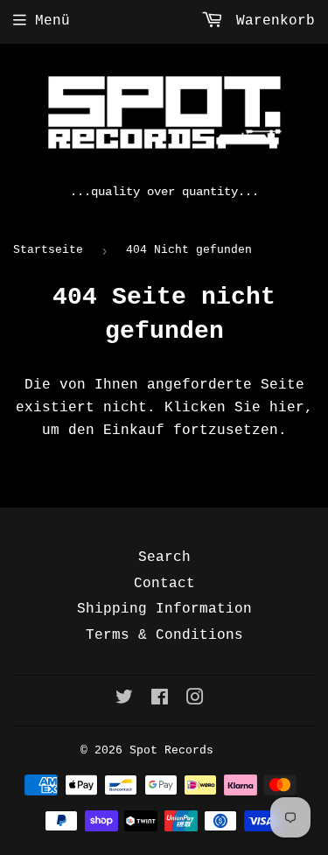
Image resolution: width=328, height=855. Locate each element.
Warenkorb (271, 21)
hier (286, 408)
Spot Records (171, 750)
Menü (52, 21)
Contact (164, 584)
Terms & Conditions (164, 635)
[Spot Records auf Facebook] (159, 700)
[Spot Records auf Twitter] (124, 700)
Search (164, 557)
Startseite (48, 249)
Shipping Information (164, 609)
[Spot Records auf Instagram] (195, 700)
